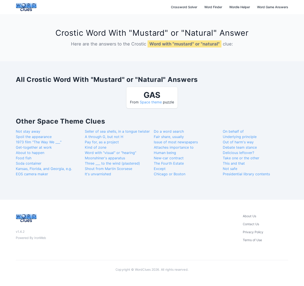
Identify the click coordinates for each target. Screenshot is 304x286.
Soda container (28, 163)
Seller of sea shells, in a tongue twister (117, 131)
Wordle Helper (239, 7)
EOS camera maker (32, 174)
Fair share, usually (169, 136)
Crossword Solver (184, 7)
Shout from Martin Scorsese (108, 168)
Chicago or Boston (169, 174)
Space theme (151, 102)
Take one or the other (241, 158)
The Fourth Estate (169, 163)
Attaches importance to (174, 147)
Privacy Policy (253, 232)
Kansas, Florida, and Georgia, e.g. (44, 168)
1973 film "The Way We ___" (38, 142)
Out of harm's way (238, 142)
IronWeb (40, 238)
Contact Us (251, 224)
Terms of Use (252, 240)
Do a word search (169, 131)
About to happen (30, 152)
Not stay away (28, 131)
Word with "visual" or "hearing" (110, 152)
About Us (249, 216)
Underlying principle (240, 136)
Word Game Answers (272, 7)
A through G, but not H (104, 136)
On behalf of (233, 131)
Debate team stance (240, 147)
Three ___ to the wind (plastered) (112, 163)
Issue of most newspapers (176, 142)
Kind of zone (95, 147)
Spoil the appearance (34, 136)
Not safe (230, 168)
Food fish (23, 158)
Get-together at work (34, 147)
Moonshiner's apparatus (105, 158)
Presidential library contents (246, 174)
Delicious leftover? (238, 152)
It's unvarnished (98, 174)
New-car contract (169, 158)
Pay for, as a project (102, 142)
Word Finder (213, 7)
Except (160, 168)
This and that (234, 163)
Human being (165, 152)
